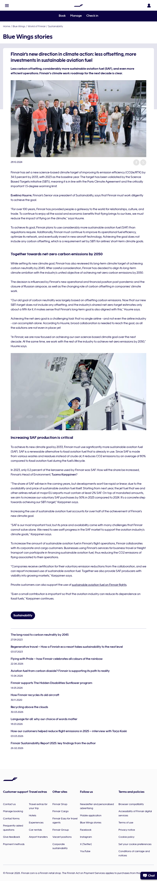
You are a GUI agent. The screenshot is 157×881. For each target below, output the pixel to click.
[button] (7, 5)
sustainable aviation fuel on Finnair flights (99, 585)
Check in (92, 15)
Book (62, 15)
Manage (76, 15)
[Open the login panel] (149, 5)
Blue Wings (19, 26)
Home (6, 26)
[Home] (78, 5)
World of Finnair (37, 26)
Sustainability (55, 26)
